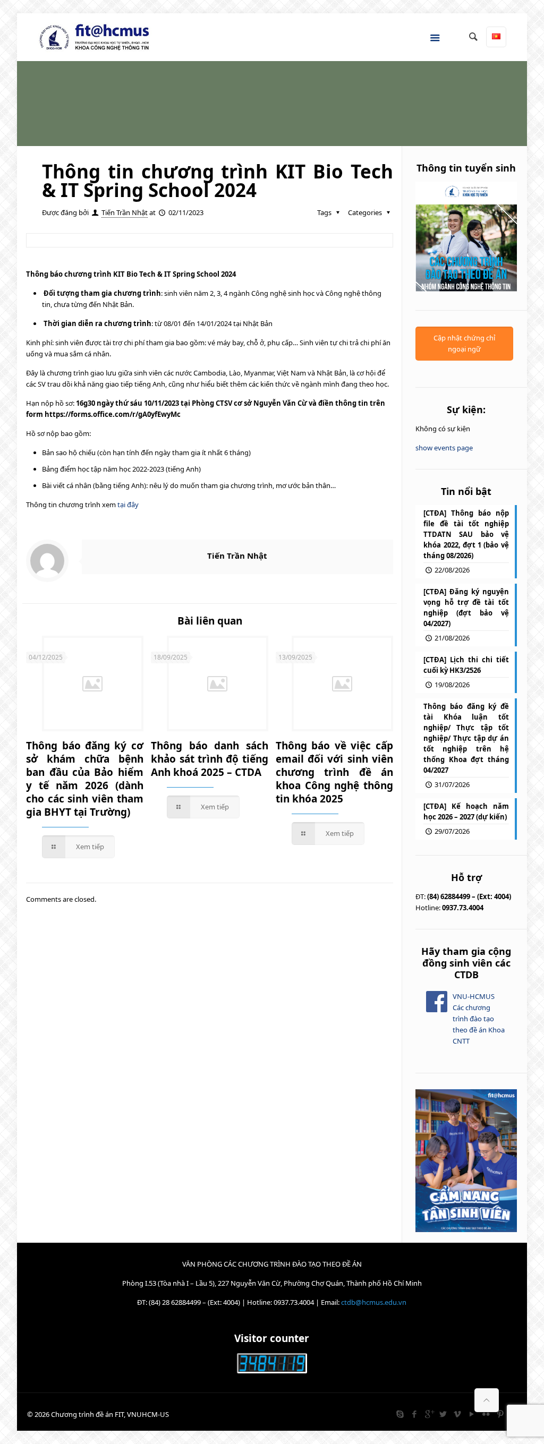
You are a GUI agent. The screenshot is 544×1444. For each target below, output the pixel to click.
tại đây (128, 504)
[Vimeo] (457, 1413)
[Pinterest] (500, 1413)
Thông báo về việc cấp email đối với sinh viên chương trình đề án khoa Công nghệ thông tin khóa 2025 (334, 772)
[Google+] (429, 1413)
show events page (444, 447)
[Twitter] (443, 1413)
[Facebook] (414, 1413)
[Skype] (400, 1413)
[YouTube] (472, 1413)
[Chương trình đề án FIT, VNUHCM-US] (98, 37)
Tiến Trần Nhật (124, 212)
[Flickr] (486, 1413)
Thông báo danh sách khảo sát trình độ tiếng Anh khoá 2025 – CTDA (209, 759)
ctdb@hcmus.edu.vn (373, 1302)
